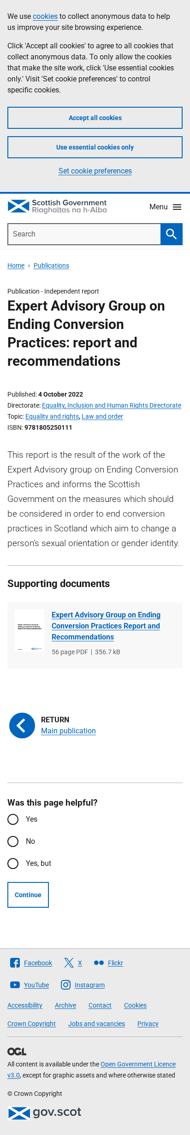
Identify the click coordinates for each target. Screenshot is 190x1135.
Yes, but (38, 863)
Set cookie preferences (95, 171)
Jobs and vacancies (96, 1023)
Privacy (148, 1023)
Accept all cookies (95, 117)
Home (15, 265)
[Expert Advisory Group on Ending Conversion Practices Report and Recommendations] (29, 630)
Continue (28, 895)
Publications (51, 265)
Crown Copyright (31, 1023)
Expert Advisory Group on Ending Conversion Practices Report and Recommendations (106, 626)
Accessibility (24, 1005)
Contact (100, 1005)
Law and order (102, 416)
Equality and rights (52, 416)
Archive (65, 1005)
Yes (31, 819)
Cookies (135, 1005)
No (30, 841)
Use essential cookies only (95, 147)
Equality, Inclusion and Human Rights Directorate (111, 405)
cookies (45, 16)
